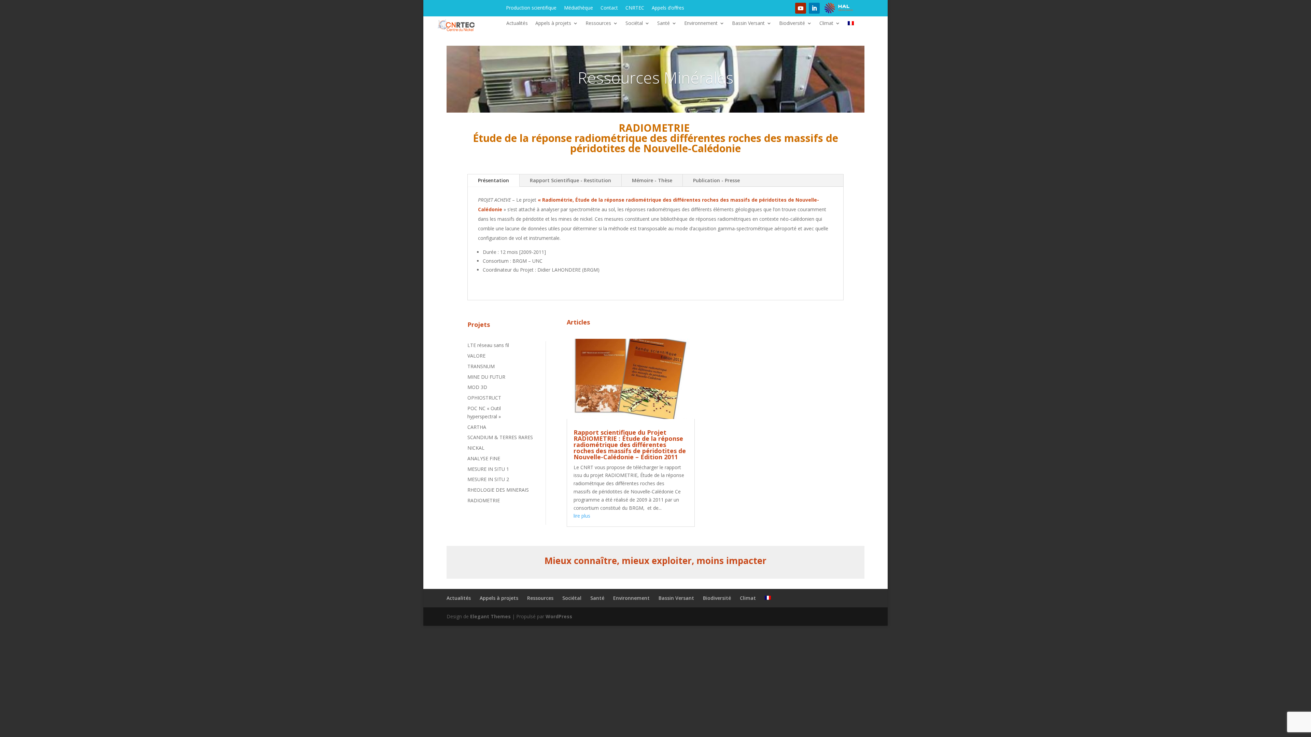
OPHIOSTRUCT (484, 397)
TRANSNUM (481, 366)
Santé (663, 23)
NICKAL (475, 448)
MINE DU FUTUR (486, 377)
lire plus (582, 515)
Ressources (598, 23)
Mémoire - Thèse (652, 180)
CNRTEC (634, 8)
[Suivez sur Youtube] (800, 8)
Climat (826, 23)
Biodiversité (792, 23)
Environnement (701, 23)
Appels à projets (553, 23)
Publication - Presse (716, 180)
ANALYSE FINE (483, 458)
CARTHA (476, 427)
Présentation (493, 180)
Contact (609, 8)
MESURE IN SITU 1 (488, 469)
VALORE (476, 355)
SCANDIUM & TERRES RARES (500, 437)
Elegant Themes (490, 616)
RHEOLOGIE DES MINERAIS (498, 490)
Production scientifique (531, 8)
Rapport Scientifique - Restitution (570, 180)
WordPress (559, 616)
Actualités (517, 23)
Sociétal (634, 23)
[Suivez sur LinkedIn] (814, 8)
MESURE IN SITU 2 (488, 479)
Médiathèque (578, 8)
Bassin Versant (748, 23)
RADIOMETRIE (483, 500)
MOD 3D (477, 387)
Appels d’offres (668, 8)
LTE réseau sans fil (488, 345)
